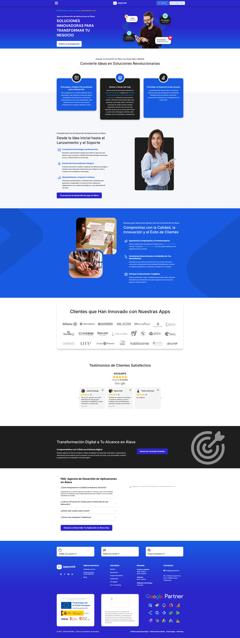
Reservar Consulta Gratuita (152, 451)
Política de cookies (157, 632)
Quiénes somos (89, 569)
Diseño (112, 569)
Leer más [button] (84, 406)
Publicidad (114, 579)
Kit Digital (163, 3)
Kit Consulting (177, 3)
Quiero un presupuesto (69, 44)
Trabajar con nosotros (67, 554)
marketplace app (148, 246)
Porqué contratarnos (155, 554)
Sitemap (179, 632)
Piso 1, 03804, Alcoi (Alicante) (170, 579)
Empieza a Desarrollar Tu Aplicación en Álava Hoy (86, 528)
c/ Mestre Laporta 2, (172, 576)
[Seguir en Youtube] (68, 574)
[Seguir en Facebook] (64, 574)
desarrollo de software (113, 93)
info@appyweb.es (171, 571)
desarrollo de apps (169, 244)
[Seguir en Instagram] (60, 574)
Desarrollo (114, 572)
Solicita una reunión (110, 554)
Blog (85, 577)
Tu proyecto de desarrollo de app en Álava (79, 195)
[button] (160, 398)
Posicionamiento (116, 575)
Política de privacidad (139, 632)
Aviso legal (170, 632)
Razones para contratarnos (88, 573)
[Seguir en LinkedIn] (72, 574)
